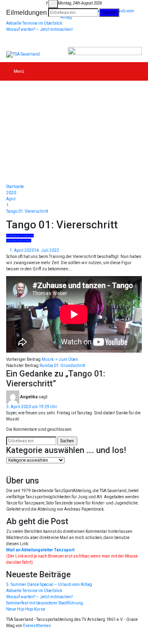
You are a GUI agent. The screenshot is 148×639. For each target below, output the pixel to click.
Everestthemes (37, 625)
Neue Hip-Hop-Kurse (25, 609)
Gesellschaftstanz (18, 240)
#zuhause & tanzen (20, 235)
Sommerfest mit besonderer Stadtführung (44, 603)
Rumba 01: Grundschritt (62, 365)
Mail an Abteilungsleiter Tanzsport (40, 550)
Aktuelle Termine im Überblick (34, 23)
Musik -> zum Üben (60, 359)
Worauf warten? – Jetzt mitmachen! (39, 29)
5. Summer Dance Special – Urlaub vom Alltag (49, 584)
